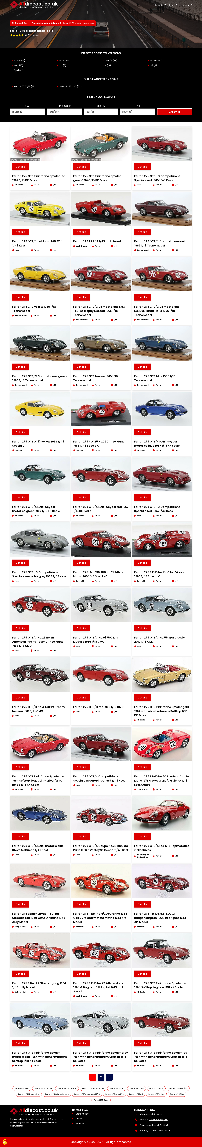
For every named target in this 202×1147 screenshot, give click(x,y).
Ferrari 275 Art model (67, 1088)
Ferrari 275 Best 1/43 (178, 1088)
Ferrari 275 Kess (137, 1088)
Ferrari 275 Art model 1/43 (57, 1094)
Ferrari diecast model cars (45, 23)
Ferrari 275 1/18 (22, 86)
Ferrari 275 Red (136, 1094)
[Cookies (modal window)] (5, 1142)
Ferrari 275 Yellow (156, 1094)
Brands (159, 5)
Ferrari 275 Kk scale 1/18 (28, 1094)
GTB (62, 60)
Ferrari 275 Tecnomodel (93, 1088)
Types (172, 5)
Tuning (185, 5)
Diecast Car (21, 23)
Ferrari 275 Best (22, 1088)
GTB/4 (108, 60)
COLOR (101, 106)
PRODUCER (64, 106)
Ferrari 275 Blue (177, 1094)
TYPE (138, 106)
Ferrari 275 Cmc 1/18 (114, 1094)
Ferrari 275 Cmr (156, 1088)
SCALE (27, 106)
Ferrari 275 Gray (101, 1100)
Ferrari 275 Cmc (117, 1088)
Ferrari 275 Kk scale (43, 1088)
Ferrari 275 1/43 (68, 86)
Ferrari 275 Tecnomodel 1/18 (87, 1094)
